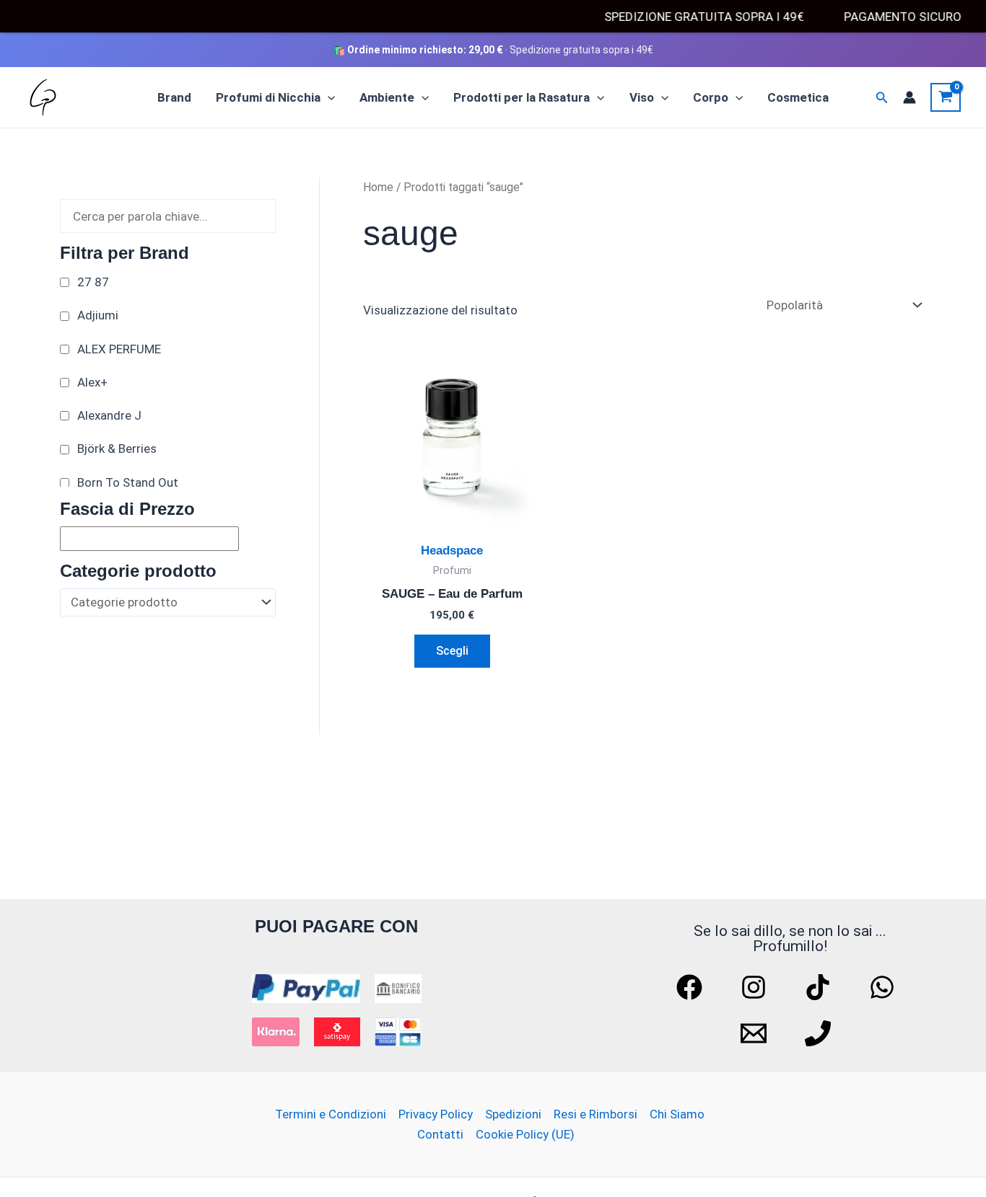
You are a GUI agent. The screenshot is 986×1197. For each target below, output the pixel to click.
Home (378, 187)
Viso (641, 97)
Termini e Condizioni (330, 1114)
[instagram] (755, 987)
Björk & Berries (117, 448)
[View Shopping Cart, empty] (945, 97)
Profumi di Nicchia (268, 97)
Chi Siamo (677, 1114)
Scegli (452, 651)
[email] (755, 1033)
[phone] (820, 1033)
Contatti (440, 1134)
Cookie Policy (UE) (525, 1134)
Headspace (452, 550)
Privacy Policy (435, 1114)
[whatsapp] (884, 987)
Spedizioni (513, 1114)
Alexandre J (109, 415)
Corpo (710, 97)
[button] (327, 97)
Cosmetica (798, 97)
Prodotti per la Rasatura (521, 97)
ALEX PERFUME (119, 349)
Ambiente (386, 97)
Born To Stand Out (127, 482)
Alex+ (92, 382)
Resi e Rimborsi (595, 1114)
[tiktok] (820, 987)
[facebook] (691, 987)
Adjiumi (97, 315)
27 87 (93, 282)
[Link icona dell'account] (909, 97)
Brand (174, 97)
